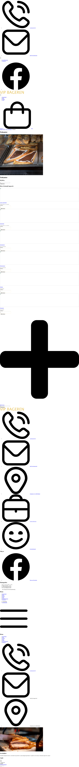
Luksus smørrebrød (3, 202)
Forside (1, 129)
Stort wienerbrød (9, 129)
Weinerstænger (2, 265)
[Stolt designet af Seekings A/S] (1, 604)
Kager (4, 129)
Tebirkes (1, 287)
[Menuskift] (0, 58)
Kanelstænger (2, 244)
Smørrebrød (2, 223)
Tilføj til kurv (2, 183)
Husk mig (3, 762)
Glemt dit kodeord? (3, 764)
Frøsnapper (2, 308)
